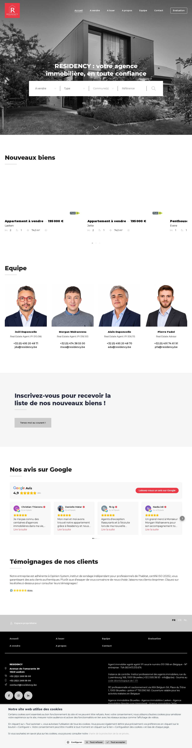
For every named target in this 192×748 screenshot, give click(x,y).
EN (180, 620)
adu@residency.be (119, 347)
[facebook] (9, 695)
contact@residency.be (23, 685)
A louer (111, 10)
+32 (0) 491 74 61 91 (166, 343)
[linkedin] (28, 695)
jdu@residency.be (26, 347)
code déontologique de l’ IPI (123, 680)
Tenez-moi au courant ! (33, 422)
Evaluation (179, 10)
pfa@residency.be (166, 347)
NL (185, 620)
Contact (158, 10)
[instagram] (18, 695)
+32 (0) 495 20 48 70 (119, 343)
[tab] (92, 243)
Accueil (79, 10)
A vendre (95, 10)
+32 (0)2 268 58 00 (20, 676)
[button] (9, 518)
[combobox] (46, 89)
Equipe (143, 10)
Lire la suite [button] (20, 529)
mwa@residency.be (72, 347)
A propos (127, 10)
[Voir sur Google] (17, 508)
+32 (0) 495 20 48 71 (26, 343)
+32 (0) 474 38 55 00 (72, 343)
